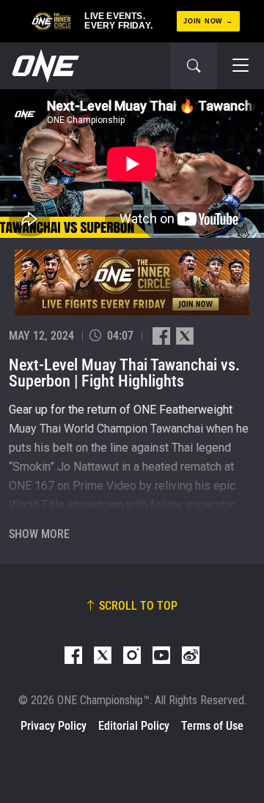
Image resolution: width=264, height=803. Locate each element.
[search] (193, 65)
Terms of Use (212, 726)
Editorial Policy (133, 726)
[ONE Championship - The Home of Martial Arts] (44, 65)
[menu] (240, 66)
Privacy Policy (54, 726)
